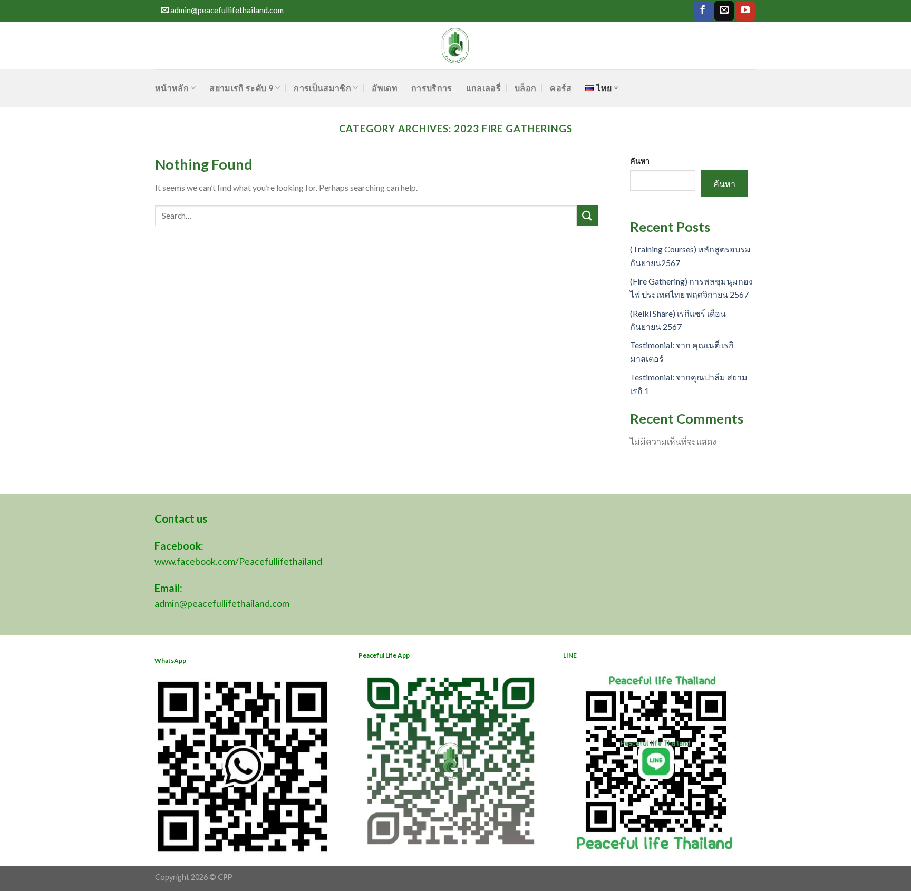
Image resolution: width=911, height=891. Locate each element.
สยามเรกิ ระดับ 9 (241, 88)
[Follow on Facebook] (703, 11)
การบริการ (431, 88)
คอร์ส (560, 88)
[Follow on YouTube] (745, 11)
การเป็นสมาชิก (322, 88)
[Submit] (587, 215)
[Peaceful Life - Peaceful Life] (455, 45)
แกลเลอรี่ (483, 88)
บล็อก (525, 88)
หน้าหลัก (172, 88)
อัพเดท (385, 88)
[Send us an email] (724, 11)
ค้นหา (640, 160)
